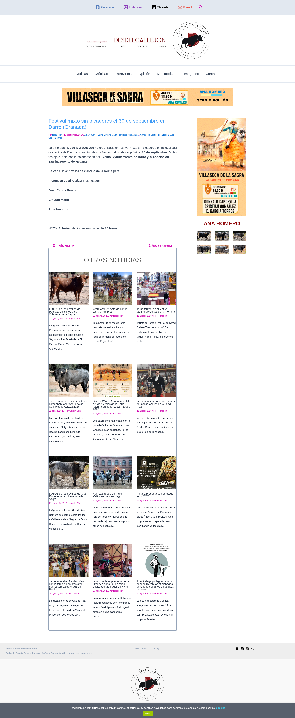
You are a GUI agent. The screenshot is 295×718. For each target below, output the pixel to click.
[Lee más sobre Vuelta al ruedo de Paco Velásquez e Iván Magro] (112, 472)
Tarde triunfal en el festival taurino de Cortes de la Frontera (156, 310)
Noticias (82, 74)
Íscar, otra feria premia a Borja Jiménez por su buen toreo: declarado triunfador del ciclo (111, 584)
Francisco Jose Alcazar (128, 135)
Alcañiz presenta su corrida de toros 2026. (155, 495)
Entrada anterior (62, 245)
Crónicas (101, 74)
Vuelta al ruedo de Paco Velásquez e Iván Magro (107, 495)
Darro (100, 135)
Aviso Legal (155, 648)
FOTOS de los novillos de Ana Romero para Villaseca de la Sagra (67, 496)
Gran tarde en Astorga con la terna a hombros (110, 310)
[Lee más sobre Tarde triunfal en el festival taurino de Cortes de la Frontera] (156, 288)
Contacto (212, 74)
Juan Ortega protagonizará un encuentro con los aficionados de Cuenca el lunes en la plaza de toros (155, 585)
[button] (201, 7)
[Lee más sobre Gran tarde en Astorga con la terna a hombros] (112, 288)
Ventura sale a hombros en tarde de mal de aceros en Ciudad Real (156, 404)
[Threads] (242, 648)
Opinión (144, 74)
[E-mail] (252, 648)
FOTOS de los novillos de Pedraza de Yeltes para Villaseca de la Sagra (64, 311)
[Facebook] (236, 648)
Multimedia (165, 74)
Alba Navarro (90, 135)
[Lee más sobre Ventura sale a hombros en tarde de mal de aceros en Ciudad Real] (156, 380)
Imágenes (191, 74)
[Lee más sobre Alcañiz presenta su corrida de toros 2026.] (156, 472)
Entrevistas (123, 74)
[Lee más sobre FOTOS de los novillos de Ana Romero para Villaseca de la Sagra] (69, 472)
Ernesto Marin (110, 135)
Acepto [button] (148, 713)
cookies (220, 707)
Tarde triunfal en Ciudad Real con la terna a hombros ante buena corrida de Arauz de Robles (67, 585)
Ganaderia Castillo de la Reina (154, 135)
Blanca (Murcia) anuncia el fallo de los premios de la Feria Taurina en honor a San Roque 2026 (112, 405)
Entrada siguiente (162, 245)
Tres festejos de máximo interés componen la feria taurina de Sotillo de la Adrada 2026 (68, 404)
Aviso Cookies (141, 648)
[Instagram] (247, 648)
